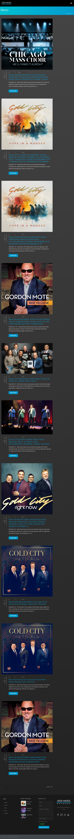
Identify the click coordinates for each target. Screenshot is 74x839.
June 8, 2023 (26, 754)
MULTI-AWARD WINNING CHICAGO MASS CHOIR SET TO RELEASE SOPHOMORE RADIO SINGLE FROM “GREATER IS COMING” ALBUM (28, 77)
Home (67, 13)
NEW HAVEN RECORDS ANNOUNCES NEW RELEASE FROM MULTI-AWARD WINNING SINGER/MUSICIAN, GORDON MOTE (27, 759)
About (5, 802)
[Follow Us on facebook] (58, 815)
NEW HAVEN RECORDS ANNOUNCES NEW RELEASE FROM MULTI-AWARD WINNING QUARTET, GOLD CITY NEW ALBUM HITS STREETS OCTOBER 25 (27, 523)
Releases (19, 152)
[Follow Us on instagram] (61, 815)
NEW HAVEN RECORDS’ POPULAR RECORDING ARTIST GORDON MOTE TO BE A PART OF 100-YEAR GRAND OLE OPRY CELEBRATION (29, 321)
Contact (6, 813)
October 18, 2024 (27, 517)
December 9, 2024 (28, 437)
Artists (5, 805)
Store (5, 808)
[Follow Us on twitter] (65, 815)
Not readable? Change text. (43, 821)
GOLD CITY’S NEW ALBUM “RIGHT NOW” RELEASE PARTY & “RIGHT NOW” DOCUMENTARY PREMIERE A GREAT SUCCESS (29, 441)
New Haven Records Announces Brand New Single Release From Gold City (27, 680)
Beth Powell (12, 72)
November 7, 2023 (28, 677)
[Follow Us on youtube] (68, 815)
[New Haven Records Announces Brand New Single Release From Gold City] (27, 648)
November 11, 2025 (28, 152)
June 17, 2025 (27, 376)
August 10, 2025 (27, 317)
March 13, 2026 (24, 72)
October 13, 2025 (27, 234)
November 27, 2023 (28, 599)
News (70, 13)
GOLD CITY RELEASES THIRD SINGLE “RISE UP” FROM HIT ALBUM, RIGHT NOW (29, 380)
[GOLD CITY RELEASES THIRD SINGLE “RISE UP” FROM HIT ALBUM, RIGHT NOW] (27, 358)
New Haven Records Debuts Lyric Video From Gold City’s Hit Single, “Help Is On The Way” (28, 603)
